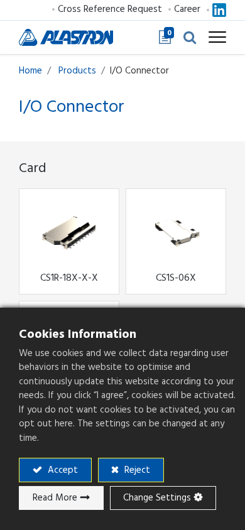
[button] (189, 37)
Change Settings (157, 497)
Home (30, 70)
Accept (61, 470)
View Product (60, 233)
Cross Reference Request (110, 9)
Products (77, 70)
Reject (136, 470)
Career (187, 9)
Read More (55, 497)
